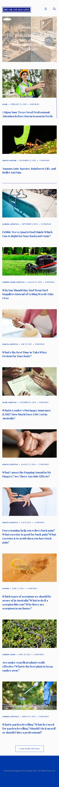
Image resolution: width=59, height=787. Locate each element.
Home (35, 28)
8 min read (38, 344)
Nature (13, 160)
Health (5, 160)
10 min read (44, 224)
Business (26, 28)
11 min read (37, 522)
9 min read (33, 104)
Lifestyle (14, 224)
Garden (5, 224)
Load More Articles (29, 749)
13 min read (42, 464)
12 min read (43, 160)
